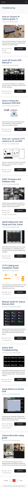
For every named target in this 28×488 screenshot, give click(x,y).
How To (9, 91)
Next (21, 480)
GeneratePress (21, 486)
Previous (5, 480)
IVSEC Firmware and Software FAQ (11, 180)
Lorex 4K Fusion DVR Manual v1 (11, 61)
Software (9, 428)
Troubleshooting (6, 52)
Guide (5, 48)
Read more (20, 48)
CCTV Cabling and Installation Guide (10, 266)
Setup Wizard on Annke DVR (13, 390)
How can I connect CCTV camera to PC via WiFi (13, 139)
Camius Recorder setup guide (13, 436)
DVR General (5, 426)
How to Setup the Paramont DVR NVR (11, 101)
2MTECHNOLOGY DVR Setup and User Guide (12, 223)
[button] (26, 2)
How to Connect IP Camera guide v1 (11, 17)
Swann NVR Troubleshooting (10, 348)
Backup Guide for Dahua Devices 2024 (13, 302)
